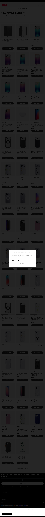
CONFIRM (22, 263)
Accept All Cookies (7, 513)
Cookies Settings (24, 513)
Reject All (16, 513)
